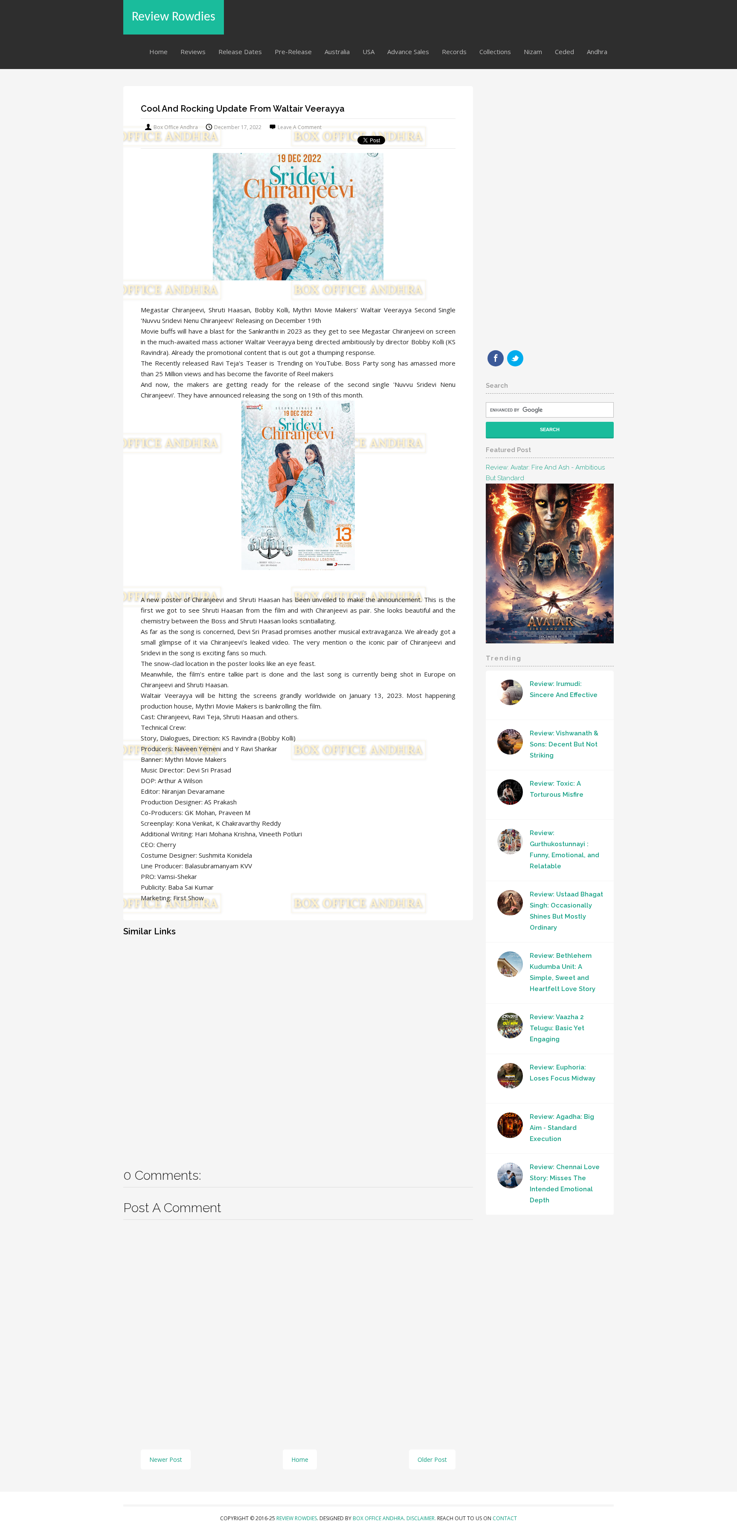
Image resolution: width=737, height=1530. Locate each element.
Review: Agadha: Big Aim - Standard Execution (562, 1128)
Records (454, 51)
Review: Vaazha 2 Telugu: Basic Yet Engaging (557, 1028)
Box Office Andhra (378, 1518)
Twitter (515, 358)
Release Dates (240, 51)
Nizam (533, 51)
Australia (337, 51)
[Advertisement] (298, 1046)
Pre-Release (293, 51)
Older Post (432, 1459)
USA (368, 51)
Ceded (564, 51)
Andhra (597, 51)
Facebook (495, 358)
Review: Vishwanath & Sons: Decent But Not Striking (564, 744)
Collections (495, 51)
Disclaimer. (421, 1518)
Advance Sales (408, 51)
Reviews (193, 51)
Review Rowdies (173, 17)
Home (158, 51)
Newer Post (165, 1459)
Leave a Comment (300, 127)
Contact (505, 1518)
